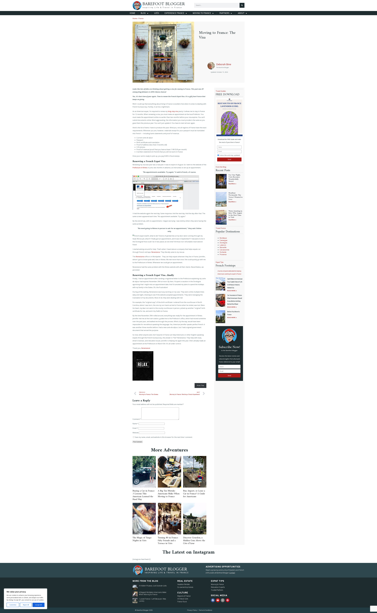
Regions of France (183, 596)
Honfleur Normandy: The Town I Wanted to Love (236, 196)
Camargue (223, 240)
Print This (200, 385)
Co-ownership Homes (185, 587)
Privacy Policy (192, 610)
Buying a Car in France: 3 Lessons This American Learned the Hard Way (144, 495)
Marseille (223, 247)
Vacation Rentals (183, 584)
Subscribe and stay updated (230, 155)
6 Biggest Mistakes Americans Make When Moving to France (152, 593)
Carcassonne (224, 250)
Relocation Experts (218, 587)
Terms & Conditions (205, 610)
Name (135, 424)
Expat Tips (219, 262)
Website (136, 433)
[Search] (242, 5)
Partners (224, 13)
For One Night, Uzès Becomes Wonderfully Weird (234, 178)
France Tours (182, 602)
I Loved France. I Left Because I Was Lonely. (152, 600)
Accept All (38, 605)
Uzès (156, 13)
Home (132, 13)
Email (135, 428)
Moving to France (202, 13)
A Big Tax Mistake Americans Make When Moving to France (168, 494)
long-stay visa (173, 111)
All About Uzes (182, 599)
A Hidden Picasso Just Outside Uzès (153, 586)
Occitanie (223, 252)
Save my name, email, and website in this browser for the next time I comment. (163, 437)
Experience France (174, 13)
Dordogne (223, 243)
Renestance (155, 252)
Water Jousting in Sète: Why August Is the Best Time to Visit (235, 214)
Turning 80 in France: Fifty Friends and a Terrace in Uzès (168, 540)
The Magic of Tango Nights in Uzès (142, 539)
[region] (25, 598)
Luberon (223, 245)
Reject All (26, 605)
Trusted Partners (217, 590)
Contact (232, 573)
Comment (137, 419)
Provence (223, 254)
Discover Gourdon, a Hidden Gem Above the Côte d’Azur (194, 540)
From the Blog (221, 167)
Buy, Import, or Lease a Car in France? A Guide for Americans (194, 494)
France (141, 18)
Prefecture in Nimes (140, 168)
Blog (143, 13)
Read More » (232, 184)
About (241, 13)
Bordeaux (223, 238)
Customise (12, 605)
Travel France (221, 228)
